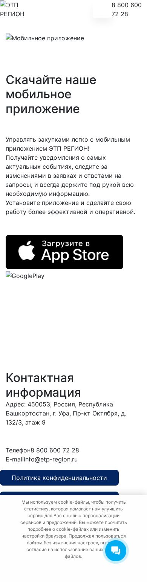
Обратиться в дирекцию (92, 436)
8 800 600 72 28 (127, 9)
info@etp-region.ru (51, 459)
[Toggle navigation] (102, 9)
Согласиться (72, 570)
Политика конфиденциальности (59, 477)
